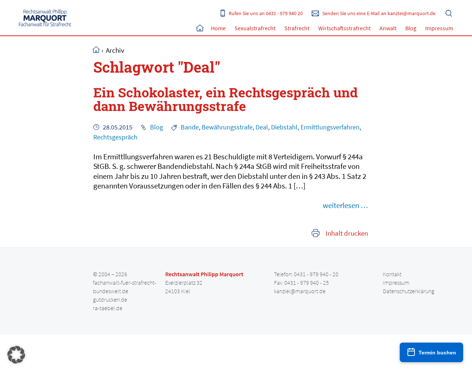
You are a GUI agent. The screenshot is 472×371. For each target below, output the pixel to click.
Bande (190, 127)
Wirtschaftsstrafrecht (344, 28)
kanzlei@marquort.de (300, 291)
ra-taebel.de (107, 308)
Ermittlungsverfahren (330, 127)
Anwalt (387, 28)
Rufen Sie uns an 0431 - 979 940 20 (266, 13)
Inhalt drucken (347, 233)
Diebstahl (284, 127)
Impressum (439, 28)
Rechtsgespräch (115, 137)
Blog (410, 28)
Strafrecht (296, 28)
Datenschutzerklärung (408, 291)
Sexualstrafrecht (255, 28)
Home (200, 28)
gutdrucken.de (110, 299)
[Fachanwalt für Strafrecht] (45, 18)
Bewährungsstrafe (227, 127)
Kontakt (392, 274)
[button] (16, 355)
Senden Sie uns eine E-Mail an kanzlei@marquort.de (378, 13)
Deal (262, 127)
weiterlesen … (345, 205)
